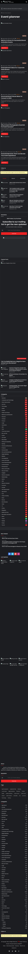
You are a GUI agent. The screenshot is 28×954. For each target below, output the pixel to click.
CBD (3, 481)
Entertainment (5, 466)
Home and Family (5, 460)
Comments (22, 178)
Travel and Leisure (6, 431)
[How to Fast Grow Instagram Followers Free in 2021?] (5, 196)
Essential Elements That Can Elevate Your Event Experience (13, 154)
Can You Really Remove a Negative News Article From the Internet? (13, 362)
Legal (3, 422)
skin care (24, 795)
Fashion (3, 410)
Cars (3, 493)
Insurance (4, 485)
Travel (3, 518)
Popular (4, 178)
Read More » (4, 47)
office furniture (9, 795)
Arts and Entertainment (7, 452)
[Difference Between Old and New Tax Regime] (4, 375)
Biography (4, 510)
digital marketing (12, 791)
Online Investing (5, 495)
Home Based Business (6, 462)
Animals (3, 487)
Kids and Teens (5, 470)
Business (4, 398)
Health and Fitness (6, 412)
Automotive (4, 425)
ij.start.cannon (16, 793)
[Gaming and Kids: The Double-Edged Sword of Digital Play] (4, 387)
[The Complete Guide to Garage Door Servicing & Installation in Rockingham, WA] (5, 190)
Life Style (4, 437)
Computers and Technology (7, 400)
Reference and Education (7, 414)
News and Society (5, 468)
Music (3, 497)
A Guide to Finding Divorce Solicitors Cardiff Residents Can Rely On (18, 380)
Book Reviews (5, 501)
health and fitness (9, 793)
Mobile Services (5, 512)
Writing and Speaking (6, 441)
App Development (5, 789)
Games (3, 520)
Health (3, 408)
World (3, 516)
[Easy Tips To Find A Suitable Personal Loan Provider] (5, 208)
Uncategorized (5, 458)
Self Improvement (5, 489)
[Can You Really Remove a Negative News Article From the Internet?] (5, 608)
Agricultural (4, 491)
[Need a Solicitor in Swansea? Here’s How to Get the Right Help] (23, 660)
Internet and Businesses (7, 445)
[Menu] (1, 2)
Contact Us (14, 947)
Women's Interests (6, 474)
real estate (15, 795)
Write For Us (22, 945)
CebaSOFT (20, 943)
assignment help (13, 789)
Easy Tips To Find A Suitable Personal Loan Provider (16, 207)
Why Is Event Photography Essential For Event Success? (13, 126)
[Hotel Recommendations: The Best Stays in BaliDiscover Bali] (5, 666)
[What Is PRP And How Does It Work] (5, 184)
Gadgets (3, 472)
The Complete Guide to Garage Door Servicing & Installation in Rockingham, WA (17, 190)
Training (9, 797)
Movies (3, 499)
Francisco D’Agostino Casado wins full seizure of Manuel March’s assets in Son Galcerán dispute (18, 369)
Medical (3, 456)
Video (3, 504)
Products (4, 447)
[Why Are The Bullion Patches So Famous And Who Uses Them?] (5, 202)
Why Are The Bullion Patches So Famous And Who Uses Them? (17, 201)
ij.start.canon (23, 793)
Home (3, 12)
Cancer (3, 525)
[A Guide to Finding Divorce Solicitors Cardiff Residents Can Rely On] (4, 381)
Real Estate (4, 439)
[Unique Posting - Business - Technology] (8, 2)
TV (2, 506)
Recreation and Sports (6, 514)
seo (20, 795)
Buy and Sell (4, 433)
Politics (3, 508)
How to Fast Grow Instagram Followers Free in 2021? (16, 195)
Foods (3, 522)
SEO (3, 427)
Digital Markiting (5, 454)
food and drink (5, 449)
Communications (5, 464)
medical (3, 795)
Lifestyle (3, 418)
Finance (3, 420)
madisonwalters (5, 38)
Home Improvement (6, 402)
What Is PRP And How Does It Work (18, 182)
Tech (3, 429)
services (3, 404)
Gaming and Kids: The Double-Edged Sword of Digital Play (18, 386)
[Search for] (26, 2)
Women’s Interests (6, 483)
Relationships (4, 477)
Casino (3, 435)
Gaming (3, 443)
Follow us (3, 931)
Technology (4, 406)
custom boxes (4, 791)
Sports (3, 479)
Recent (13, 178)
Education (18, 791)
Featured (4, 416)
